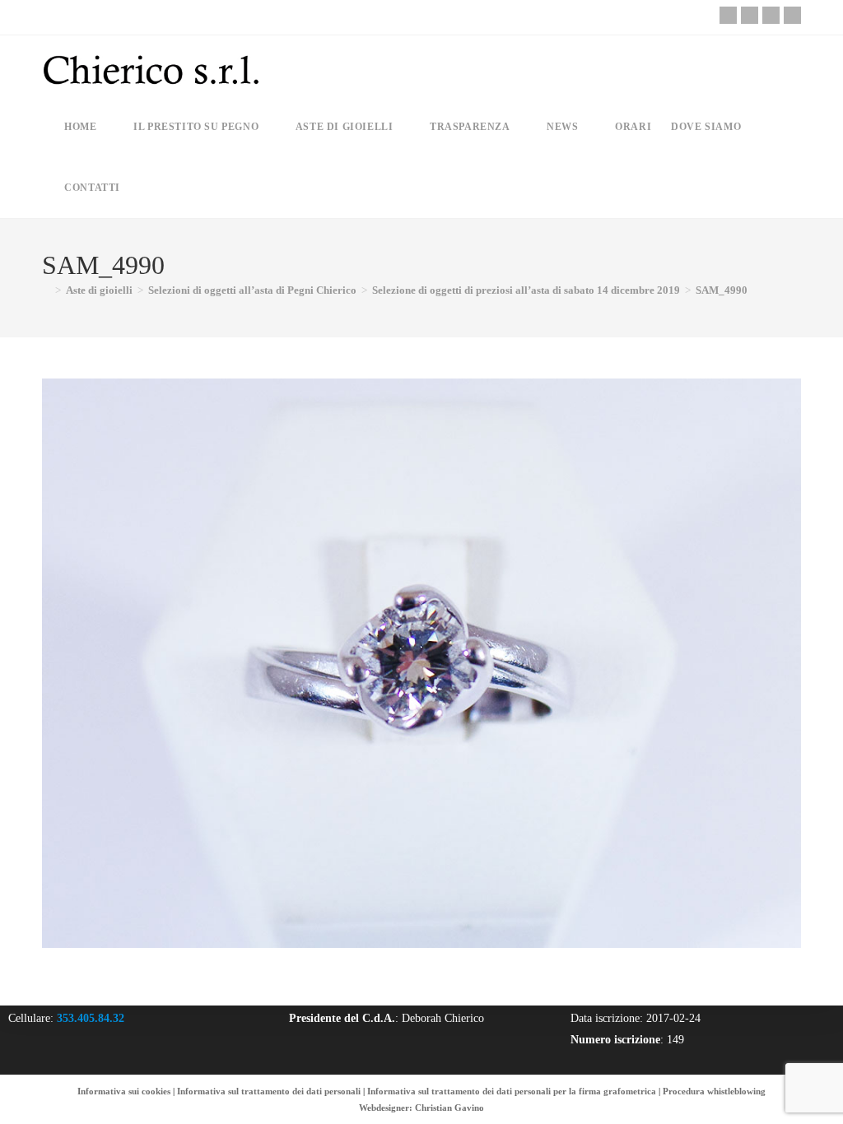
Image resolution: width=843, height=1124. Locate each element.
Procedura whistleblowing (714, 1091)
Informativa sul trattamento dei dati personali (269, 1091)
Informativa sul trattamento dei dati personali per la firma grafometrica (511, 1091)
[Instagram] (771, 15)
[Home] (46, 290)
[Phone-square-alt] (728, 15)
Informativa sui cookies (123, 1091)
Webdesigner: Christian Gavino (421, 1107)
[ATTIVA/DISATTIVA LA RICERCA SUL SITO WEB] (143, 187)
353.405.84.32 (90, 1018)
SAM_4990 (722, 290)
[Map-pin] (792, 15)
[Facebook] (749, 15)
